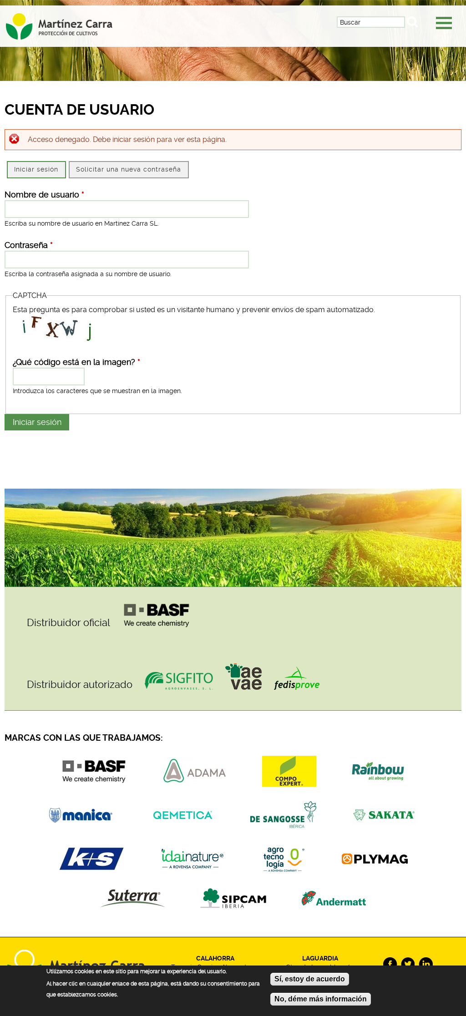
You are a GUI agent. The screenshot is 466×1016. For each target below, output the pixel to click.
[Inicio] (67, 23)
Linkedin (426, 964)
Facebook (390, 964)
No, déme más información (320, 999)
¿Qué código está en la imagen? (76, 362)
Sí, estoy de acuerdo (309, 979)
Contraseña (29, 245)
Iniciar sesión (39, 169)
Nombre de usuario (44, 194)
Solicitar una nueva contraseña (128, 169)
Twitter (408, 964)
